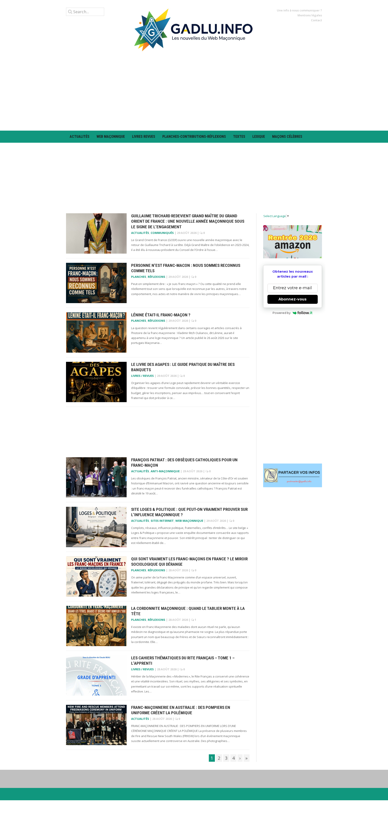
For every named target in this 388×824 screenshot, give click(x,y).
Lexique (258, 136)
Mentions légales (310, 15)
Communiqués (162, 233)
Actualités (79, 136)
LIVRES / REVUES (142, 376)
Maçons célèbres (287, 136)
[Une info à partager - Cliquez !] (292, 475)
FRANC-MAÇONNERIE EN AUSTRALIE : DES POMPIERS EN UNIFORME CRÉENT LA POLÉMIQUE (180, 710)
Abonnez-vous (292, 299)
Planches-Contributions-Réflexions (194, 136)
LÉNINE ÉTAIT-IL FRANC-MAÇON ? (160, 314)
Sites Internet (162, 521)
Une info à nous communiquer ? (299, 10)
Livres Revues (143, 136)
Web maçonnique (111, 136)
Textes (239, 136)
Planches (138, 277)
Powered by (282, 313)
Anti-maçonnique (165, 471)
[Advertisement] (194, 91)
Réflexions (156, 277)
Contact (316, 20)
